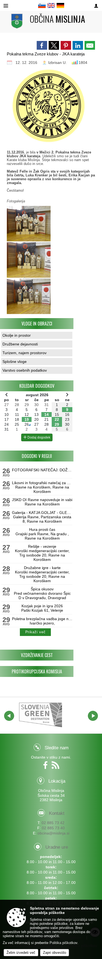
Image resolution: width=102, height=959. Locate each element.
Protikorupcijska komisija (37, 671)
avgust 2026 (37, 395)
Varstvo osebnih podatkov (24, 370)
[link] (41, 45)
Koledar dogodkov (36, 386)
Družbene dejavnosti (20, 344)
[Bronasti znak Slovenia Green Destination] (40, 715)
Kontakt (56, 813)
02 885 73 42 (53, 823)
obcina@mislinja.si (53, 833)
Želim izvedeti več (21, 953)
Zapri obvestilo (54, 953)
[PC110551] (29, 223)
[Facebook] (47, 767)
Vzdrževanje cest (37, 655)
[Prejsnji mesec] (6, 394)
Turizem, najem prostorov (24, 353)
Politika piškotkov (63, 943)
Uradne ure (56, 847)
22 (57, 419)
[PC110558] (29, 260)
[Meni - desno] (96, 6)
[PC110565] (29, 296)
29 (57, 424)
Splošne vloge (14, 361)
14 (46, 414)
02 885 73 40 (53, 828)
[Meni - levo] (6, 6)
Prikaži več (35, 632)
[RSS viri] (56, 767)
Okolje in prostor (16, 335)
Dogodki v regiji (37, 456)
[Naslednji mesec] (67, 394)
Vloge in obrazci (36, 323)
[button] (9, 716)
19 (26, 419)
